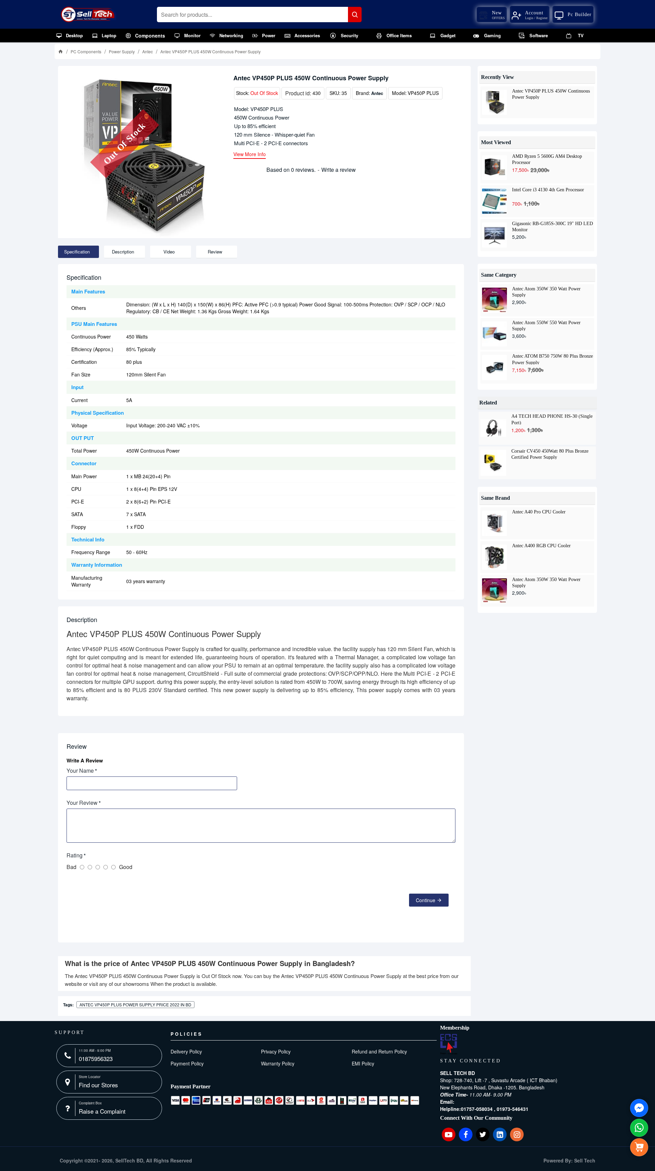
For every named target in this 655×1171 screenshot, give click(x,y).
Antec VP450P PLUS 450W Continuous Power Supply (551, 93)
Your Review (82, 803)
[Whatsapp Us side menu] (639, 1127)
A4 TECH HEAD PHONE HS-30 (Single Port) (552, 419)
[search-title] (355, 14)
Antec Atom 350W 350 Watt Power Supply (546, 291)
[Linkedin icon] (500, 1134)
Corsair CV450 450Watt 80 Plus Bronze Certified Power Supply (549, 454)
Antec (147, 51)
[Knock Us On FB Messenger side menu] (639, 1108)
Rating (75, 855)
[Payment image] (295, 1100)
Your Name (80, 770)
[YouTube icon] (448, 1134)
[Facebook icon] (465, 1134)
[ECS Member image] (449, 1044)
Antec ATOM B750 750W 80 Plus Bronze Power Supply (552, 359)
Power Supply (122, 51)
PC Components (86, 51)
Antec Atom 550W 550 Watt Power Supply (546, 325)
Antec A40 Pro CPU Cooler (539, 511)
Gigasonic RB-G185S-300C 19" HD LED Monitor (552, 226)
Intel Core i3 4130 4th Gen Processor (548, 189)
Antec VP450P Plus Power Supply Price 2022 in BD (135, 1004)
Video (169, 251)
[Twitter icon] (483, 1134)
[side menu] (639, 1147)
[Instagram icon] (517, 1134)
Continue (425, 900)
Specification (77, 251)
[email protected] (474, 1101)
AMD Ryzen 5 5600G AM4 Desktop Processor (547, 159)
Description (123, 251)
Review (215, 251)
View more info (249, 154)
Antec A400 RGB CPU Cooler (541, 545)
